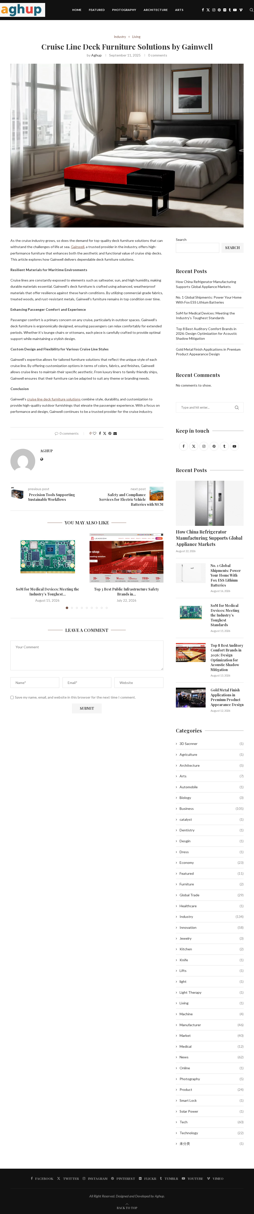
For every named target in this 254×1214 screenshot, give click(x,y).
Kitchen (212, 949)
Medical (212, 1046)
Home (76, 10)
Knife (212, 960)
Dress (212, 852)
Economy (212, 862)
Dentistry (212, 830)
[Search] (251, 10)
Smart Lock (212, 1100)
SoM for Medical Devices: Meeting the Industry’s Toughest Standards (225, 615)
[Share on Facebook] (100, 433)
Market (212, 1035)
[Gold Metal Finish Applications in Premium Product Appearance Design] (191, 697)
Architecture (156, 10)
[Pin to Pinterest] (109, 433)
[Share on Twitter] (104, 433)
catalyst (212, 819)
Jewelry (212, 938)
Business (212, 808)
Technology (212, 1133)
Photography (124, 10)
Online (212, 1068)
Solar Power (212, 1111)
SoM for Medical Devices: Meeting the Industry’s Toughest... (47, 591)
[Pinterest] (219, 10)
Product (212, 1089)
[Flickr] (224, 10)
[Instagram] (213, 10)
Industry (212, 916)
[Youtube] (235, 10)
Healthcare (212, 906)
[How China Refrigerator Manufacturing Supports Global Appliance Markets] (210, 503)
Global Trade (212, 895)
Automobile (212, 787)
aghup (96, 55)
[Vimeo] (241, 10)
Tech (212, 1122)
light (212, 981)
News (212, 1057)
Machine (212, 1014)
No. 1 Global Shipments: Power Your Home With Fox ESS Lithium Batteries (226, 575)
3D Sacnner (212, 743)
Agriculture (212, 754)
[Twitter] (208, 10)
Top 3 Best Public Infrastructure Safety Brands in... (126, 591)
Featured (97, 10)
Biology (212, 797)
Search (181, 239)
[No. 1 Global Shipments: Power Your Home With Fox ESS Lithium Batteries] (191, 573)
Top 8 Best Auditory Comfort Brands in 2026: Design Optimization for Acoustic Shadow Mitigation (206, 333)
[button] (17, 571)
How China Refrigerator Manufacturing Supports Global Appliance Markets (209, 538)
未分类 (212, 1143)
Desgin (212, 841)
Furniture (212, 884)
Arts (179, 10)
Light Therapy (212, 992)
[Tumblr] (230, 10)
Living (212, 1003)
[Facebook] (203, 10)
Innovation (212, 927)
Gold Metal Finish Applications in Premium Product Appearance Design (227, 697)
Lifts (212, 970)
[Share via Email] (115, 433)
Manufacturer (212, 1025)
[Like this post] (94, 433)
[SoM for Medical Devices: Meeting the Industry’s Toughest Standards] (47, 558)
